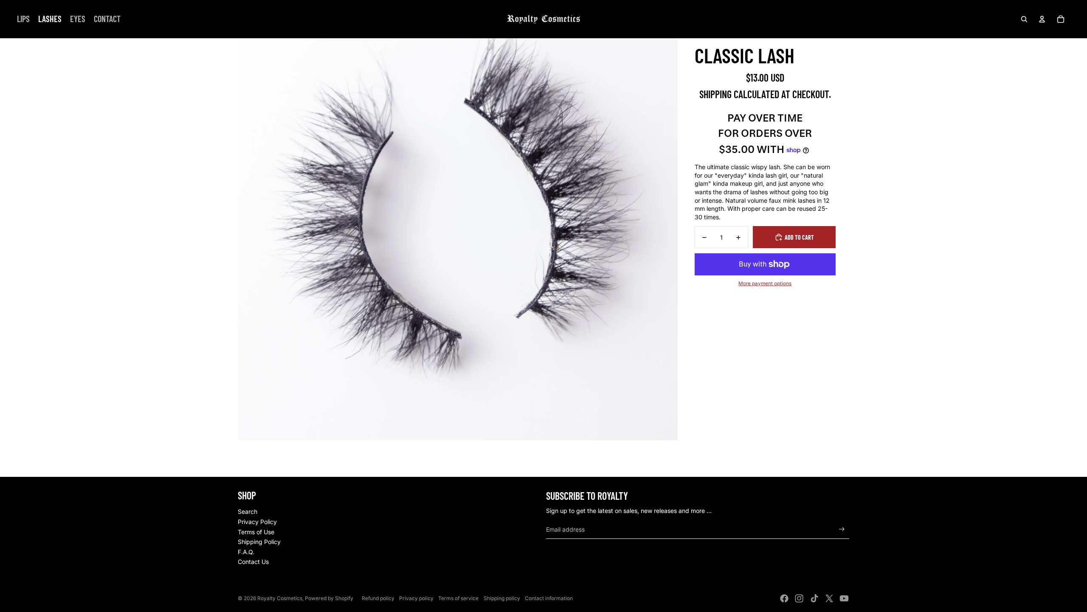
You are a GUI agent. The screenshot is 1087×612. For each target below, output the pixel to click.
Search (247, 511)
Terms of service (458, 598)
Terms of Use (256, 532)
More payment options (764, 283)
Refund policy (378, 598)
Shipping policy (502, 598)
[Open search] (1024, 19)
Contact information (549, 598)
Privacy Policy (257, 521)
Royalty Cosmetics (279, 598)
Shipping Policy (259, 541)
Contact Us (253, 561)
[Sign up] (841, 529)
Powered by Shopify (329, 598)
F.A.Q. (246, 551)
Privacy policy (416, 598)
